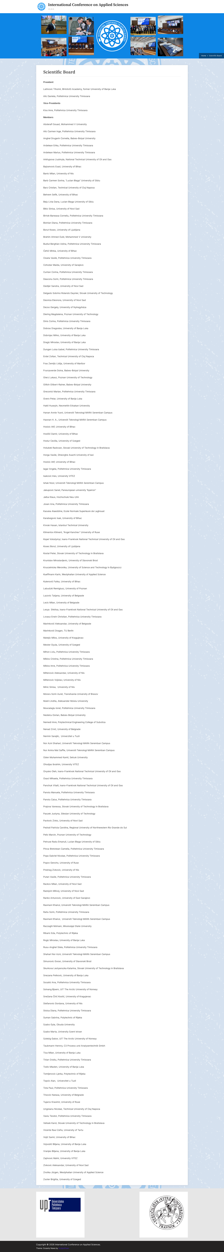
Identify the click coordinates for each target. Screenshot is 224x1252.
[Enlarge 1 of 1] (77, 1201)
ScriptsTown (64, 1248)
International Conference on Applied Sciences (88, 4)
